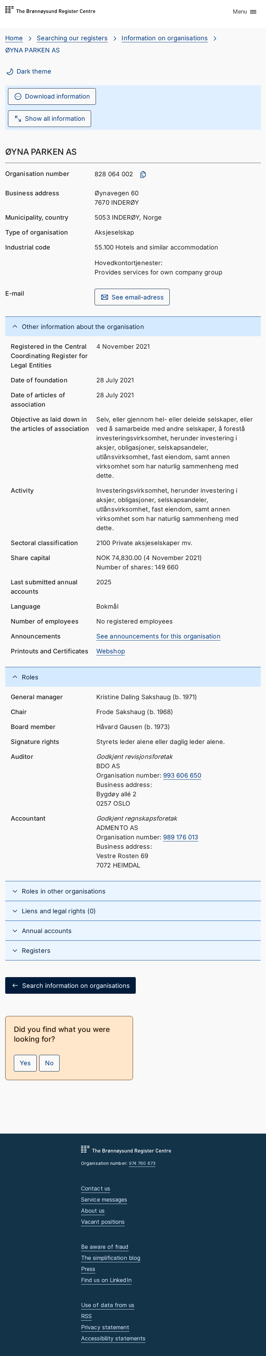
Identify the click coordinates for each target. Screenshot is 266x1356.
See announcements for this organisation (158, 636)
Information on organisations (165, 38)
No (49, 1063)
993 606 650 (182, 775)
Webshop (110, 651)
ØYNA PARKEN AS (32, 50)
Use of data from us (107, 1305)
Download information (57, 96)
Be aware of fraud (105, 1246)
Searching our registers (72, 38)
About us (93, 1210)
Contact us (95, 1188)
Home (14, 38)
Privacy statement (105, 1327)
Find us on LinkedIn (106, 1280)
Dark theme (34, 71)
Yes (25, 1063)
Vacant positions (103, 1221)
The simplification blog (110, 1257)
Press (88, 1268)
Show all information (55, 118)
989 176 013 (180, 837)
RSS (86, 1316)
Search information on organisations (76, 985)
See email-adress (138, 297)
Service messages (104, 1199)
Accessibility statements (113, 1338)
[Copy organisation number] (143, 174)
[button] (245, 12)
